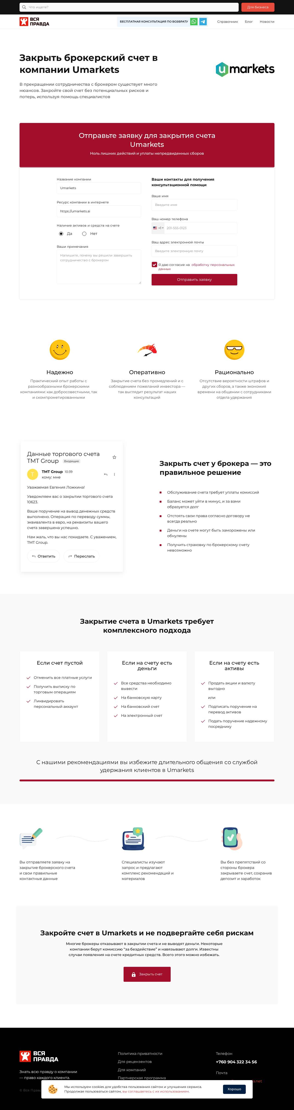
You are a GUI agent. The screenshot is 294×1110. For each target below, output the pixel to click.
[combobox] (158, 228)
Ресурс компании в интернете (83, 202)
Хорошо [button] (234, 1089)
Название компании (74, 179)
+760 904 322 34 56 (236, 1061)
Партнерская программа (142, 1078)
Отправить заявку (194, 279)
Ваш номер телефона (170, 219)
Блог (249, 22)
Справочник (227, 22)
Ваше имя (160, 196)
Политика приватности (140, 1053)
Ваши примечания (72, 247)
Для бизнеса (258, 7)
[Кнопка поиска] (24, 7)
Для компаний (132, 1070)
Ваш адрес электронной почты (178, 242)
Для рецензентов (135, 1061)
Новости (267, 22)
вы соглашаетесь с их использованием (155, 1091)
